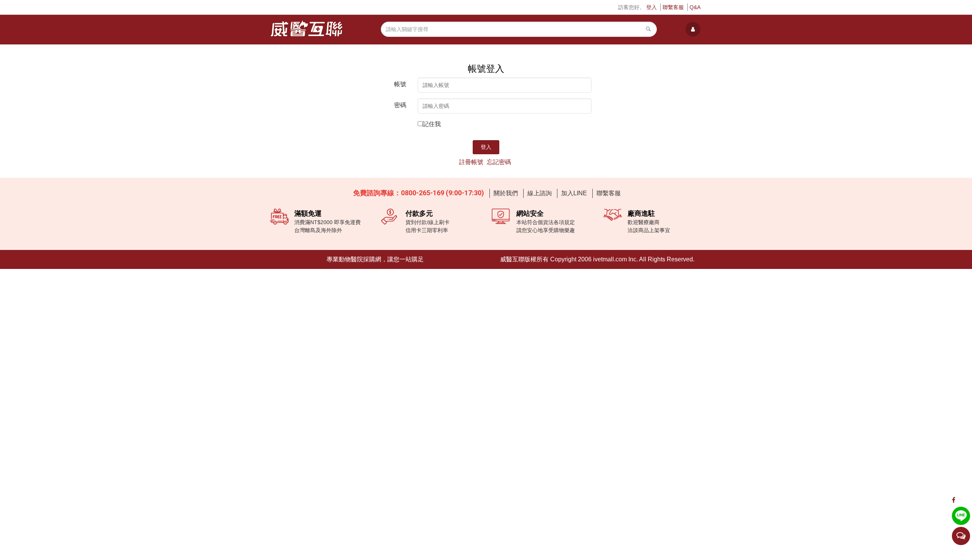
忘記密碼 (499, 162)
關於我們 (506, 193)
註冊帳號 (471, 162)
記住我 (432, 124)
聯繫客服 (673, 7)
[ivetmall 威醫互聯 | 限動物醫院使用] (307, 29)
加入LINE (574, 193)
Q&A (695, 7)
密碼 (400, 105)
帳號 (400, 84)
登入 (651, 7)
